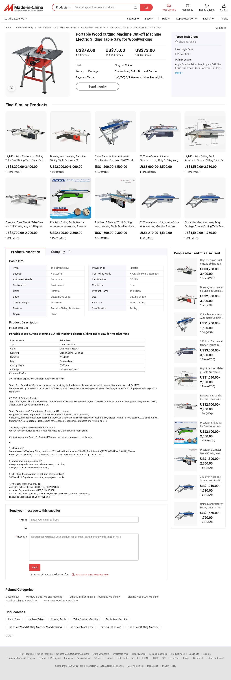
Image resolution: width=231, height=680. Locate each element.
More (178, 72)
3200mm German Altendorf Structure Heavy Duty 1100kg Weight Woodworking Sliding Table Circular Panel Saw (211, 343)
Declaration (152, 665)
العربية (135, 658)
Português (55, 658)
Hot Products (27, 653)
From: (23, 519)
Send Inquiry (97, 86)
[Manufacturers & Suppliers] (23, 7)
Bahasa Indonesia (215, 658)
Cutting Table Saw (111, 627)
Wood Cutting (137, 302)
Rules (225, 18)
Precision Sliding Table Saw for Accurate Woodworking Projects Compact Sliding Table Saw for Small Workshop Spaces (211, 424)
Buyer (148, 18)
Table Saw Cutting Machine (143, 627)
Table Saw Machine (116, 619)
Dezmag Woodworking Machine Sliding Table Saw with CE (211, 289)
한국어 (144, 658)
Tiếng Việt (198, 658)
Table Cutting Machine (85, 619)
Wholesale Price (120, 653)
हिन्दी (164, 658)
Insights (207, 653)
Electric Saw (12, 596)
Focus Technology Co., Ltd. (92, 665)
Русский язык (83, 658)
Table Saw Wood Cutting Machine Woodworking (35, 627)
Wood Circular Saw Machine (21, 600)
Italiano (97, 658)
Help (164, 18)
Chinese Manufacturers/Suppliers (72, 653)
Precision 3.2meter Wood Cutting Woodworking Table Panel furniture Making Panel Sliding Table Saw (211, 451)
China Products (45, 653)
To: (25, 528)
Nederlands (122, 658)
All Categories (16, 18)
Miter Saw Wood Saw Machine (61, 600)
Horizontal (56, 273)
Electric (134, 267)
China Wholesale (101, 653)
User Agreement (135, 665)
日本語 (155, 658)
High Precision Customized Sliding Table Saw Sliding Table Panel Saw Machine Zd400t (211, 261)
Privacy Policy (169, 665)
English (31, 658)
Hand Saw (14, 619)
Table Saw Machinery (81, 627)
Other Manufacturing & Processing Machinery (95, 596)
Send (35, 567)
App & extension (185, 18)
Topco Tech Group (187, 37)
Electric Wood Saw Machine (143, 596)
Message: (21, 536)
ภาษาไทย (174, 658)
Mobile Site (193, 653)
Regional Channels (158, 653)
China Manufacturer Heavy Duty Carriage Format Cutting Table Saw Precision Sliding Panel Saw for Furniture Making (211, 505)
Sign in (223, 9)
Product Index (178, 653)
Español (43, 658)
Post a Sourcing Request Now (90, 574)
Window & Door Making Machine (44, 596)
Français (68, 658)
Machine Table (35, 619)
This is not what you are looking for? (49, 574)
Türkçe (186, 658)
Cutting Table (58, 619)
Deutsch (109, 658)
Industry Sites (138, 653)
